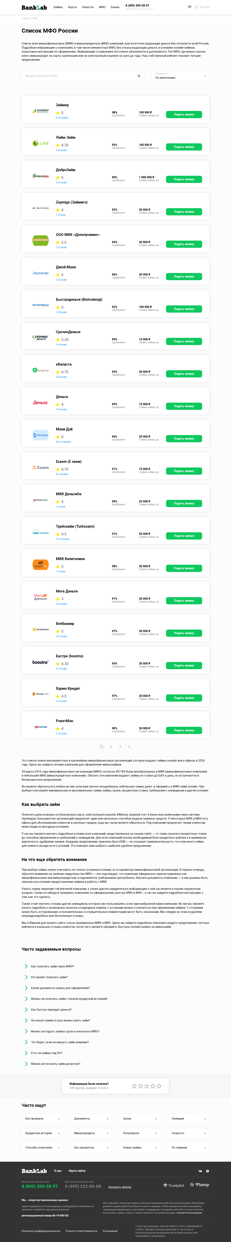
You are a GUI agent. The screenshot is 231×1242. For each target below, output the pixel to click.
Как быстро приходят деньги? (51, 1009)
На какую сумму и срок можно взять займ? (60, 1020)
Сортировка (161, 73)
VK (200, 1171)
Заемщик (178, 1118)
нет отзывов (63, 441)
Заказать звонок (119, 1187)
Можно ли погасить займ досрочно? (55, 1064)
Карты (72, 7)
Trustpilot (173, 1185)
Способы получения (38, 1147)
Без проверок (34, 1118)
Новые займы (132, 1147)
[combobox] (180, 76)
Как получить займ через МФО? (52, 966)
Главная (26, 18)
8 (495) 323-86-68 (83, 1186)
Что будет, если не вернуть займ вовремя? (60, 1042)
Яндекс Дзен (207, 1171)
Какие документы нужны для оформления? (60, 988)
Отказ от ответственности (81, 1231)
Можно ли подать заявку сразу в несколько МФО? (65, 1031)
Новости (87, 7)
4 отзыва (61, 377)
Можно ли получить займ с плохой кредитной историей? (69, 999)
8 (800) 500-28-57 (40, 1186)
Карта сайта (77, 1170)
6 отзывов (62, 117)
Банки (115, 7)
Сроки (127, 1118)
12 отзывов (63, 539)
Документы (82, 1118)
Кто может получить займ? (49, 977)
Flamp (199, 1185)
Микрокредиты (84, 1133)
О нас (58, 1170)
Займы (58, 7)
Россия (204, 7)
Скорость (178, 1133)
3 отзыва (61, 150)
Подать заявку (184, 114)
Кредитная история (38, 1133)
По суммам (179, 1147)
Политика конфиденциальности (41, 1231)
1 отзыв (60, 215)
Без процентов (84, 1147)
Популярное (131, 1133)
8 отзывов (62, 474)
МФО (102, 7)
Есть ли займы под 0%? (46, 1053)
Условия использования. (189, 1213)
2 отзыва (61, 182)
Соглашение (110, 1231)
